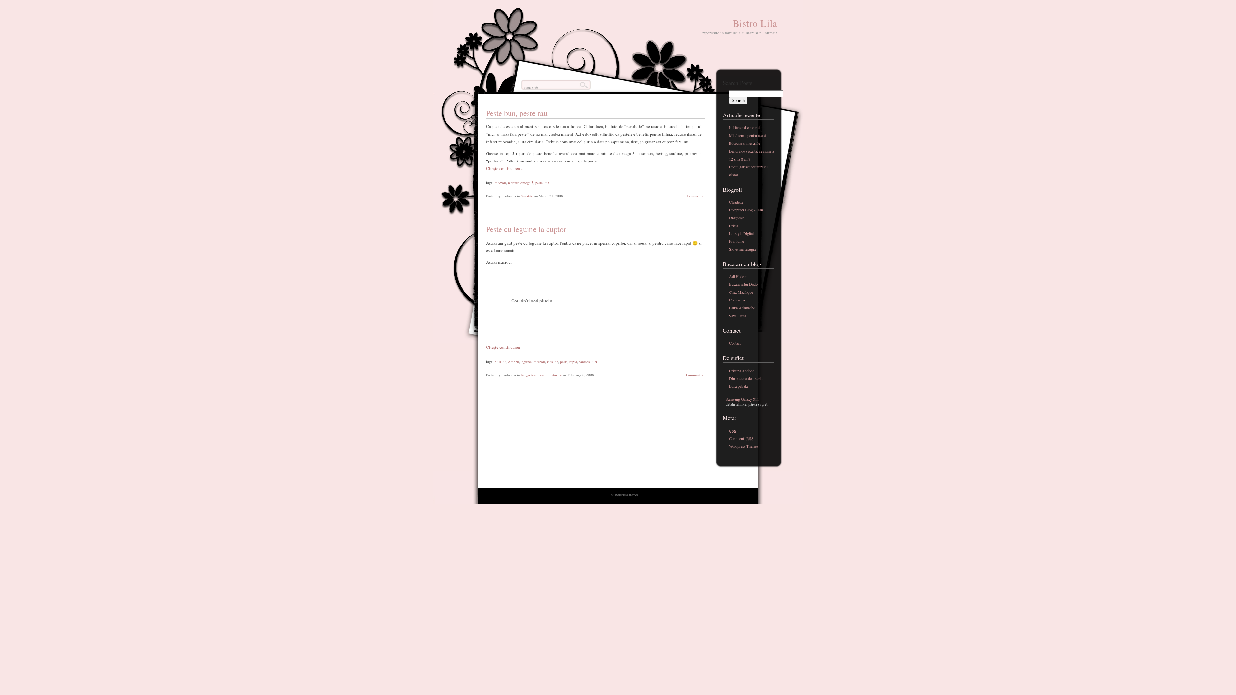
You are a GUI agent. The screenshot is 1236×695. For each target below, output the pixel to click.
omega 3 (526, 182)
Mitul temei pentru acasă (747, 135)
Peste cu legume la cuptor (526, 229)
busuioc (500, 361)
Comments (741, 438)
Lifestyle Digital (741, 233)
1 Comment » (693, 374)
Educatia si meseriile (744, 143)
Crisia (733, 225)
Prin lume (736, 241)
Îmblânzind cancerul (744, 127)
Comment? (695, 195)
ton (547, 182)
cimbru (513, 361)
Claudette (736, 202)
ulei (594, 361)
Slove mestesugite (742, 249)
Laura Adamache (742, 307)
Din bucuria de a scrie (745, 378)
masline (552, 361)
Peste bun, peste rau (517, 113)
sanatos (584, 361)
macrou (500, 182)
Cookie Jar (737, 299)
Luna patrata (738, 386)
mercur (513, 182)
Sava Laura (737, 315)
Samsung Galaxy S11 (742, 399)
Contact (735, 343)
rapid (573, 361)
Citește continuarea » (504, 168)
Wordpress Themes (743, 446)
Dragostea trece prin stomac (541, 374)
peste (539, 182)
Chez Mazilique (741, 292)
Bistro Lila (755, 23)
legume (526, 361)
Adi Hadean (738, 276)
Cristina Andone (741, 370)
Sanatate (527, 195)
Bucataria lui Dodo (743, 284)
